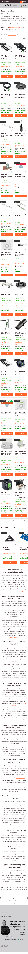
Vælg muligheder (21, 157)
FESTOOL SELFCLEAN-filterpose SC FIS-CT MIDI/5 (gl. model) (6, 453)
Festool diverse (21, 591)
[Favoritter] (21, 6)
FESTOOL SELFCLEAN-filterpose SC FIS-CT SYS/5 (20, 414)
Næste (23, 520)
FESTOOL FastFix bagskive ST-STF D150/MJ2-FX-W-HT (20, 294)
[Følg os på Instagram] (5, 946)
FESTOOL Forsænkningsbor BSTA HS (19, 254)
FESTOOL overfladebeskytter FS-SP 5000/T (6, 57)
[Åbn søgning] (5, 6)
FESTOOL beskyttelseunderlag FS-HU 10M (6, 373)
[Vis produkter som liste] (26, 38)
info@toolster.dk (12, 35)
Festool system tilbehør (15, 27)
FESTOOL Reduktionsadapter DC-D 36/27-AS (20, 334)
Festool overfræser (20, 778)
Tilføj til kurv (7, 76)
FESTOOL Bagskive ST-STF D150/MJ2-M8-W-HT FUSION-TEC (21, 96)
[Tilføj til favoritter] (11, 51)
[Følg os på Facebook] (2, 946)
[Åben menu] (2, 5)
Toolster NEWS (5, 1)
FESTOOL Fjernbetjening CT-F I (6, 493)
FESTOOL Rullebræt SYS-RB (5, 293)
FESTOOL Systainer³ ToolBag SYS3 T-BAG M (20, 373)
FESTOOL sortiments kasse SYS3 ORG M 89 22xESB (21, 453)
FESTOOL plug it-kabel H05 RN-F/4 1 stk (6, 96)
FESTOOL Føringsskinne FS (5, 214)
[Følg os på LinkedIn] (7, 946)
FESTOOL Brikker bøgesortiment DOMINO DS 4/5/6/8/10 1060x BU (20, 495)
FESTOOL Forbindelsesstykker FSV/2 (6, 135)
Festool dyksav (21, 679)
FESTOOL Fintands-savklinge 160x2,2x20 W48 (6, 176)
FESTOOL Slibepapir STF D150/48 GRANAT (20, 175)
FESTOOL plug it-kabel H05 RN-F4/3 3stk (20, 57)
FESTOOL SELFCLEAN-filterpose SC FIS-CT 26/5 (6, 254)
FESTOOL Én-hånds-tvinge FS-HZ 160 (6, 333)
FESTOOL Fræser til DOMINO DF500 (20, 134)
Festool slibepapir (14, 637)
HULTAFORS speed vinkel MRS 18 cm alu (9, 548)
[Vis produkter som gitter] (24, 38)
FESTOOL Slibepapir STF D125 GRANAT (6, 413)
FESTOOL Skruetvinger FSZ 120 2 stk (21, 214)
